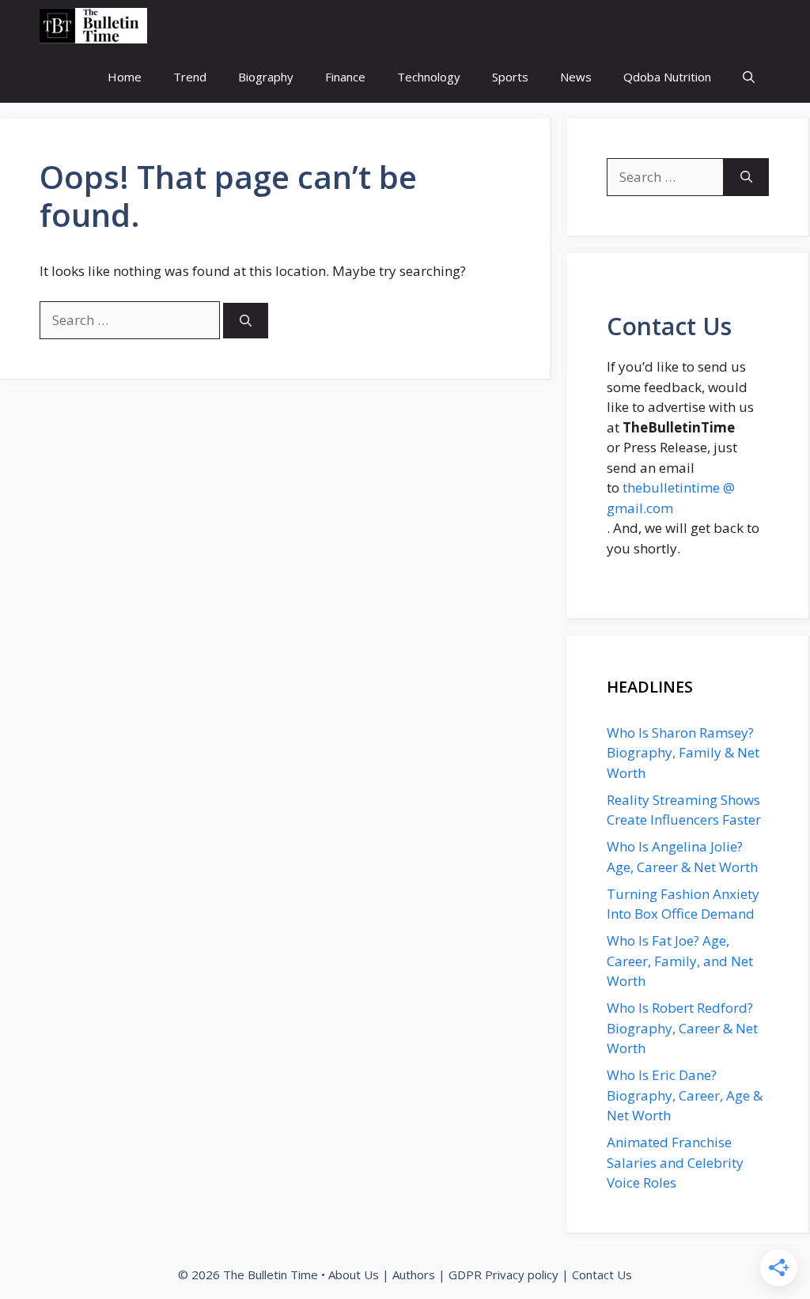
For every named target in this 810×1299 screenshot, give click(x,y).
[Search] (245, 320)
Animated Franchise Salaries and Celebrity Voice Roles (675, 1162)
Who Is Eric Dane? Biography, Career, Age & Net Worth (685, 1095)
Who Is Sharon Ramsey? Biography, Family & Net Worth (683, 752)
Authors (413, 1274)
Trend (189, 77)
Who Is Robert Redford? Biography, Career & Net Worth (682, 1028)
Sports (510, 77)
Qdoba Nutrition (667, 77)
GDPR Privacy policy (503, 1274)
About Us (353, 1274)
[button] (748, 77)
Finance (345, 77)
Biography (265, 77)
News (576, 77)
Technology (428, 77)
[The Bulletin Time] (93, 25)
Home (125, 77)
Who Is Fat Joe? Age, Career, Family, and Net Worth (680, 960)
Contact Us (602, 1274)
